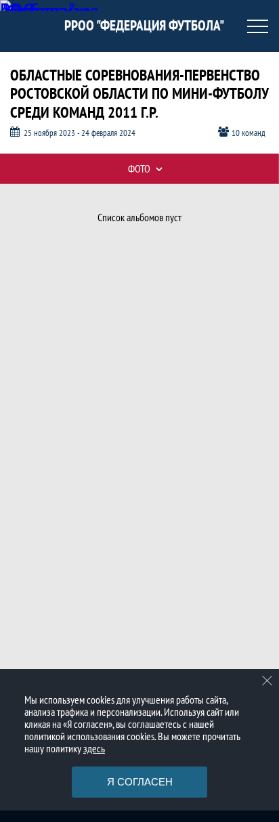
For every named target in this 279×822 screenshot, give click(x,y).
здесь (94, 748)
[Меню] (257, 26)
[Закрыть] (267, 681)
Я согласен (140, 781)
